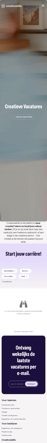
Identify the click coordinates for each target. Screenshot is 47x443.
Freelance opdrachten (11, 408)
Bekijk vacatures (24, 117)
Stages (4, 412)
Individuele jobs (8, 405)
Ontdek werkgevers (10, 415)
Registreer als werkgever (12, 428)
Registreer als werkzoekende (13, 419)
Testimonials (7, 435)
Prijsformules (7, 432)
